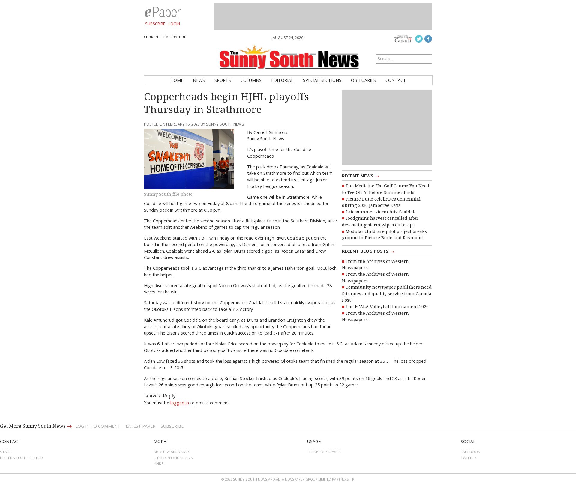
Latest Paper (140, 426)
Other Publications (173, 457)
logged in (179, 403)
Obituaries (363, 80)
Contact (396, 80)
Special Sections (322, 80)
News (199, 80)
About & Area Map (171, 451)
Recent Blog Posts (368, 250)
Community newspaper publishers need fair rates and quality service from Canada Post (387, 293)
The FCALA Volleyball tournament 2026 (387, 306)
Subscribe (155, 23)
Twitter (468, 457)
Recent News (361, 175)
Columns (251, 80)
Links (159, 463)
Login (174, 23)
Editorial (282, 80)
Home (176, 80)
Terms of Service (324, 451)
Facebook (470, 451)
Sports (222, 80)
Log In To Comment (97, 426)
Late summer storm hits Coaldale (381, 212)
